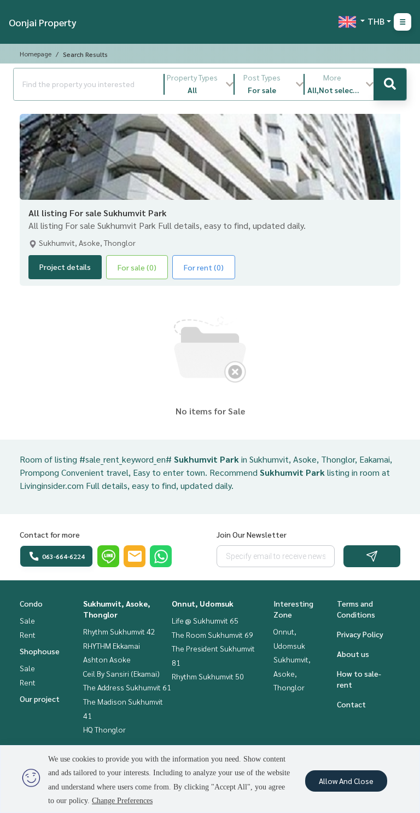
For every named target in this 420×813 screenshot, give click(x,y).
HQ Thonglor (104, 729)
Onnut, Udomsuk (203, 603)
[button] (199, 84)
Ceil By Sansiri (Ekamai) (121, 673)
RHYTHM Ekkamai (111, 645)
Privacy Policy (360, 634)
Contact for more (50, 534)
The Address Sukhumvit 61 (127, 687)
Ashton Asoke (107, 659)
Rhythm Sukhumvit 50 (208, 676)
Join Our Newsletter (252, 534)
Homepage (35, 53)
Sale (27, 620)
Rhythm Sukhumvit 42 (119, 631)
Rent (28, 634)
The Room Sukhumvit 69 (212, 634)
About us (353, 654)
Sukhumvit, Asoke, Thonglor (292, 673)
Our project (40, 699)
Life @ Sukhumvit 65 (205, 620)
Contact (351, 704)
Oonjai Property (43, 22)
